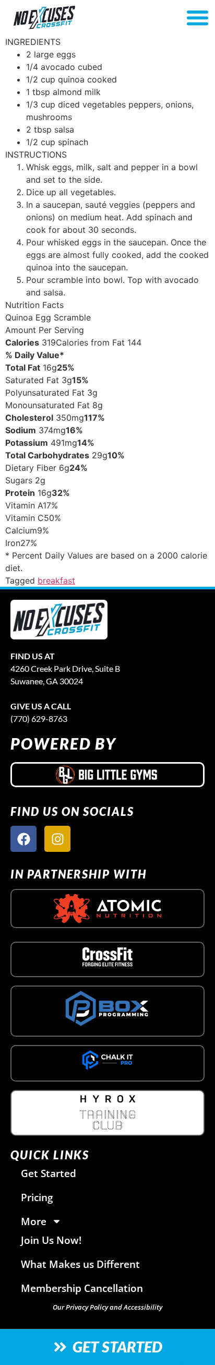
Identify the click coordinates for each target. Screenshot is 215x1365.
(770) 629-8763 (38, 718)
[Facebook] (23, 839)
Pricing (37, 1197)
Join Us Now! (51, 1240)
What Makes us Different (80, 1264)
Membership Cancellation (82, 1288)
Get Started (48, 1173)
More (33, 1221)
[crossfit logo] (108, 957)
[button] (197, 17)
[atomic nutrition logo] (107, 908)
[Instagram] (57, 839)
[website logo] (75, 17)
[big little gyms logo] (107, 774)
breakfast (56, 580)
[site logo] (59, 619)
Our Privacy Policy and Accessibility (107, 1307)
